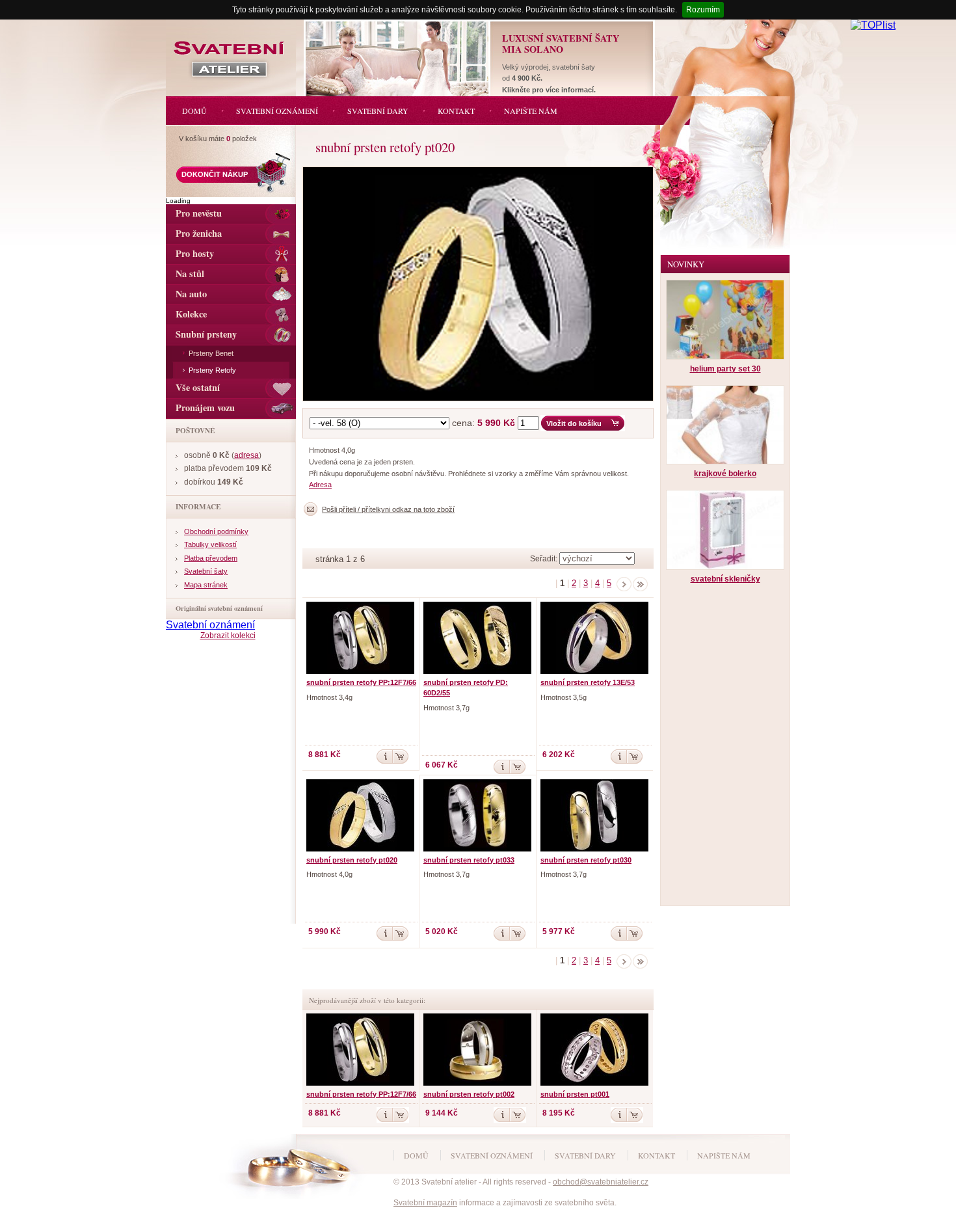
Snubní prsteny (206, 334)
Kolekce (191, 314)
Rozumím (703, 9)
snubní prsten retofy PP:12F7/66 (361, 682)
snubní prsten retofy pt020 (351, 860)
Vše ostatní (198, 387)
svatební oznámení (492, 1155)
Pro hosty (195, 253)
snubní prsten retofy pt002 (468, 1094)
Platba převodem (210, 558)
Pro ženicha (199, 233)
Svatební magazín (425, 1202)
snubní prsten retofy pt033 (468, 860)
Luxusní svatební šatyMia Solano (560, 43)
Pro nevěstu (199, 213)
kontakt (656, 1155)
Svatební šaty (206, 571)
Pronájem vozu (205, 407)
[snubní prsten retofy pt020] (481, 170)
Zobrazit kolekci (228, 635)
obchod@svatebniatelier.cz (600, 1181)
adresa (246, 455)
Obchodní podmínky (216, 531)
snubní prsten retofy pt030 (585, 860)
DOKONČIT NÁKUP (214, 174)
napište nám (723, 1155)
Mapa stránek (206, 585)
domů (416, 1155)
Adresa (320, 485)
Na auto (191, 294)
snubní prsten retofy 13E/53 (587, 682)
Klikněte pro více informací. (549, 90)
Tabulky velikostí (210, 544)
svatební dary (585, 1155)
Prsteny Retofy (212, 370)
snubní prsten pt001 (574, 1094)
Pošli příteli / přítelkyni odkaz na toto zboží (388, 509)
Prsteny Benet (211, 353)
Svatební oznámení (210, 624)
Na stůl (190, 273)
